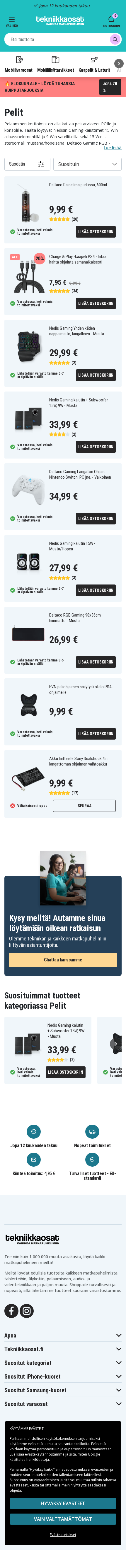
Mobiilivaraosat (19, 70)
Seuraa (84, 805)
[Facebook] (11, 1310)
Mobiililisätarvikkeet (55, 70)
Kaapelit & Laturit (94, 70)
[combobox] (63, 39)
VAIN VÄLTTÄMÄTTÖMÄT (63, 1519)
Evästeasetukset (63, 1534)
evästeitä (36, 1443)
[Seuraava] (119, 63)
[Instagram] (27, 1310)
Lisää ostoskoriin (95, 231)
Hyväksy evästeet (63, 1503)
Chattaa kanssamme (63, 960)
